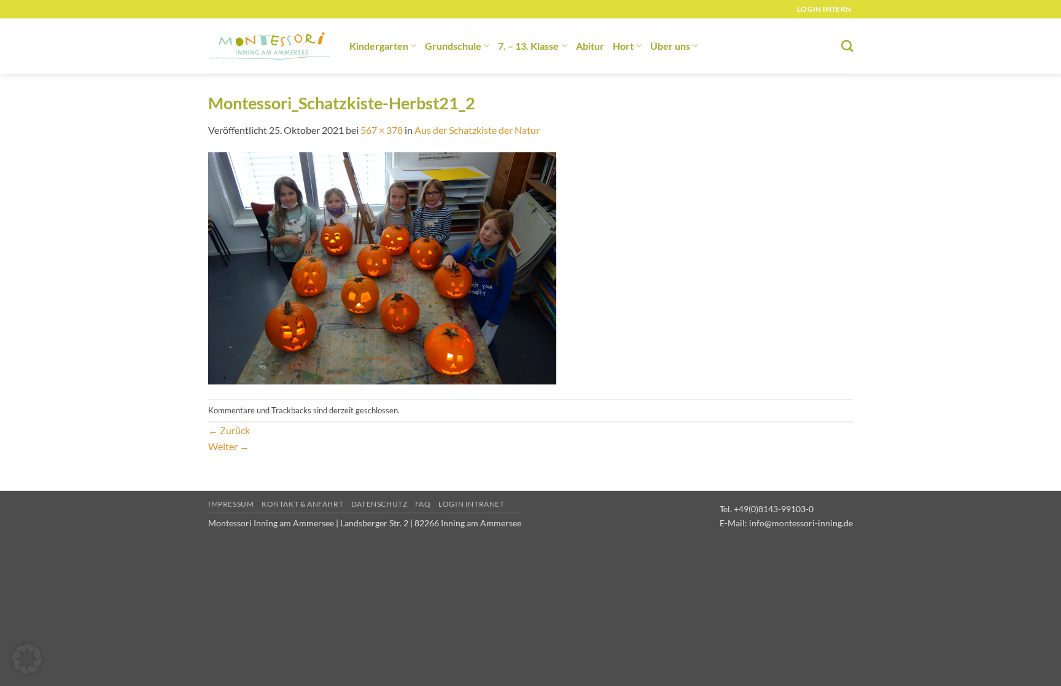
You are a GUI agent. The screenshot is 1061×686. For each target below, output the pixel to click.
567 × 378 (381, 130)
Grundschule (453, 46)
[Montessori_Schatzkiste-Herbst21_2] (382, 267)
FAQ (423, 504)
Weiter (228, 446)
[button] (27, 659)
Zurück (229, 430)
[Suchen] (847, 46)
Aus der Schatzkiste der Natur (477, 130)
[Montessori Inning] (269, 46)
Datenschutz (379, 504)
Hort (623, 46)
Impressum (231, 504)
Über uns (670, 46)
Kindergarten (378, 46)
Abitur (590, 46)
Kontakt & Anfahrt (302, 504)
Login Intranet (471, 504)
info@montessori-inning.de (801, 523)
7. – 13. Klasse (528, 46)
